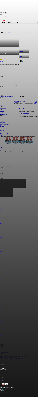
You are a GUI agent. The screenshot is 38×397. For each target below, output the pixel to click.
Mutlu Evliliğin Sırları (2, 364)
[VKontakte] (6, 392)
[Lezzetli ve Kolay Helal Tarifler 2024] (10, 303)
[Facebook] (2, 392)
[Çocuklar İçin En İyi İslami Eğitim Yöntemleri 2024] (10, 331)
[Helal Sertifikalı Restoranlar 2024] (10, 317)
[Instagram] (5, 392)
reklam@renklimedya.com (4, 389)
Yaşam (0, 223)
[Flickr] (3, 392)
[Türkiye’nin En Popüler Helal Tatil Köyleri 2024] (10, 289)
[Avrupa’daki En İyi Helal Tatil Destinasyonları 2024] (24, 55)
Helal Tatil (21, 51)
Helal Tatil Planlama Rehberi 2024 (4, 210)
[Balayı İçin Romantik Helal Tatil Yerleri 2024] (10, 261)
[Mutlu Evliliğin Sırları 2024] (10, 275)
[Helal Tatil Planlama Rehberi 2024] (9, 40)
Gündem (21, 56)
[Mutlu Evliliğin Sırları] (9, 51)
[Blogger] (0, 392)
